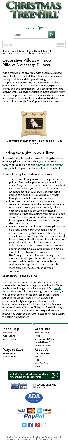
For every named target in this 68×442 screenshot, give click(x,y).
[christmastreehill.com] (34, 9)
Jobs (37, 359)
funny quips (42, 164)
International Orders (45, 339)
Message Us (9, 332)
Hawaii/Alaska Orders (45, 342)
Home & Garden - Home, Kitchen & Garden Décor (33, 51)
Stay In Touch (10, 356)
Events (38, 366)
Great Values (9, 353)
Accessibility (9, 339)
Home (6, 51)
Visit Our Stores (43, 363)
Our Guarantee (42, 353)
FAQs (37, 335)
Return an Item (42, 345)
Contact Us (9, 335)
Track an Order (42, 332)
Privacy (38, 356)
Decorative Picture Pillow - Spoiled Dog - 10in (34, 140)
